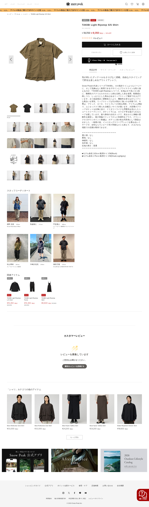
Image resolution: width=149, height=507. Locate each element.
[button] (70, 59)
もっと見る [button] (74, 437)
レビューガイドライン (96, 498)
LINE (80, 493)
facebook (74, 493)
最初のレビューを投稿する (74, 366)
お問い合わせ (108, 486)
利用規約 (49, 498)
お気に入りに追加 (129, 52)
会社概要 (120, 486)
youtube (86, 493)
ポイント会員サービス (66, 486)
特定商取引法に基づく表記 (77, 498)
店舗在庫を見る (96, 52)
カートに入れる (113, 45)
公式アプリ (49, 486)
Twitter (69, 493)
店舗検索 (94, 486)
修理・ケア (83, 486)
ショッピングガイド (33, 486)
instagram (63, 493)
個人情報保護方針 (60, 498)
